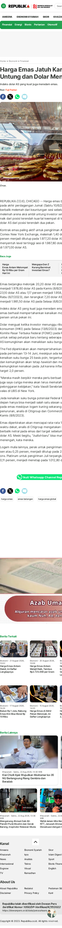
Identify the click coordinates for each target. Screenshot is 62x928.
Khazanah (5, 854)
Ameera (4, 849)
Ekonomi (13, 61)
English (52, 868)
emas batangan (25, 499)
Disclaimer (5, 893)
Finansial (7, 24)
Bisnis (28, 24)
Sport (51, 859)
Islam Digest (55, 854)
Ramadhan (30, 873)
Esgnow (4, 868)
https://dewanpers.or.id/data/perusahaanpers (26, 910)
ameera (7, 16)
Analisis (28, 859)
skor (46, 16)
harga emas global (47, 499)
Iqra (26, 854)
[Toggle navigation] (3, 6)
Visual (27, 868)
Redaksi (28, 888)
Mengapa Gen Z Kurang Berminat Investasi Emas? (41, 267)
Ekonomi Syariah (28, 16)
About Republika (9, 888)
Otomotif (52, 24)
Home (3, 61)
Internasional (6, 863)
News (3, 859)
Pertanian (39, 24)
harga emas (7, 499)
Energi (18, 24)
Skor (50, 849)
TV (1, 873)
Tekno (27, 863)
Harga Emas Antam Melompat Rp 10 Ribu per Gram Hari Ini (15, 268)
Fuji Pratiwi (11, 89)
